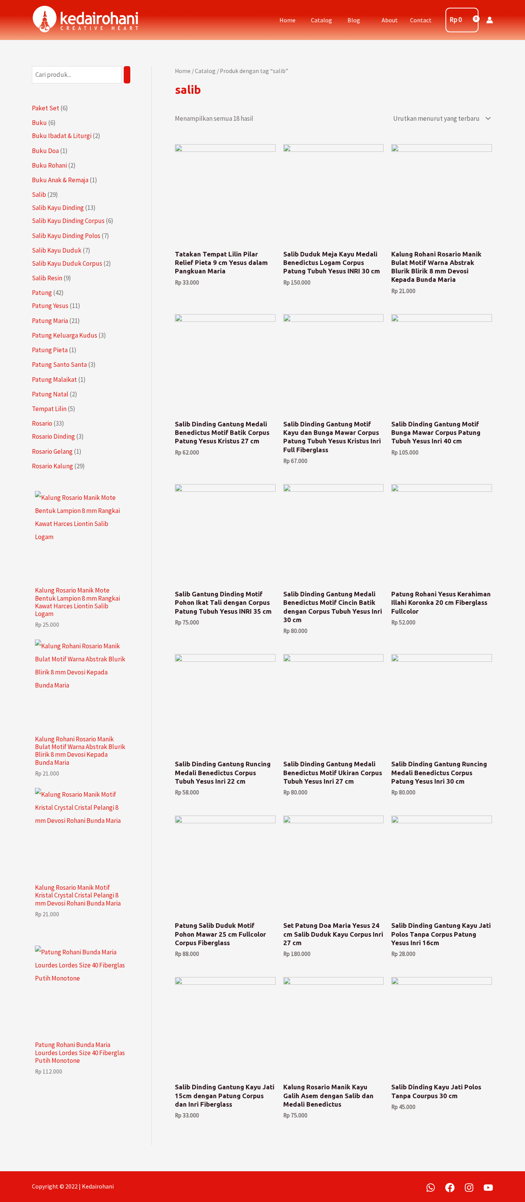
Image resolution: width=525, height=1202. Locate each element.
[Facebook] (450, 1187)
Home (287, 20)
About (390, 20)
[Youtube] (488, 1187)
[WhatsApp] (430, 1187)
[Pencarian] (127, 74)
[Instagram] (469, 1187)
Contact (421, 20)
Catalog (321, 20)
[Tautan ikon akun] (489, 20)
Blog (353, 20)
